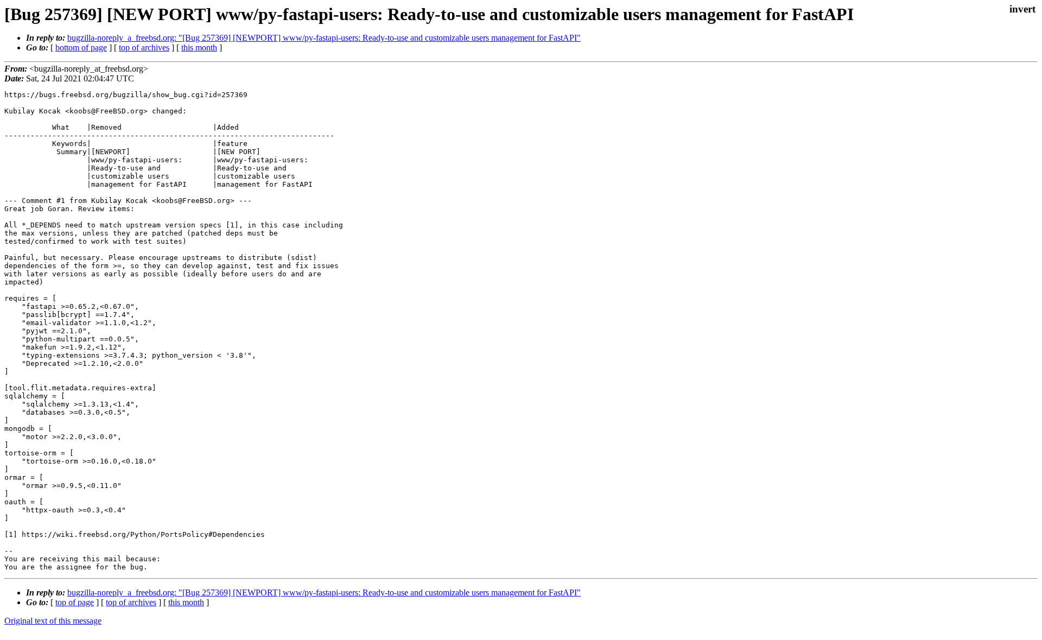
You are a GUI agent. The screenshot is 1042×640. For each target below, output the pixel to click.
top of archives (144, 47)
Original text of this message (52, 620)
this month (199, 47)
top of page (74, 602)
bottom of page (81, 47)
